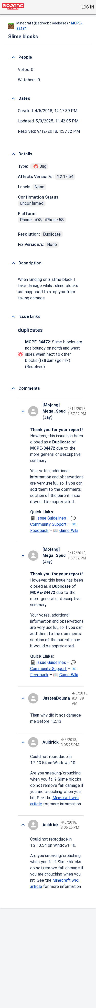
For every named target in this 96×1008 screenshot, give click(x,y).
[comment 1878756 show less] (23, 698)
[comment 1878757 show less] (23, 555)
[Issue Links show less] (13, 316)
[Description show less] (13, 263)
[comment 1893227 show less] (23, 411)
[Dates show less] (13, 98)
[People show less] (13, 57)
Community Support (48, 524)
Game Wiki (68, 530)
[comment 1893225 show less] (23, 742)
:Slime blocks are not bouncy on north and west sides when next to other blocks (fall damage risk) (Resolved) (53, 354)
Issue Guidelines (51, 518)
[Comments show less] (13, 388)
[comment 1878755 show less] (23, 825)
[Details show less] (13, 154)
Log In (87, 7)
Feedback (39, 530)
